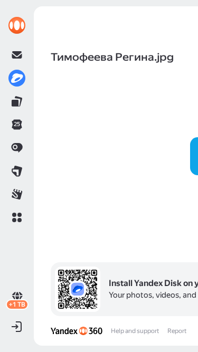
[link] (16, 25)
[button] (16, 217)
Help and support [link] (135, 331)
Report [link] (176, 331)
